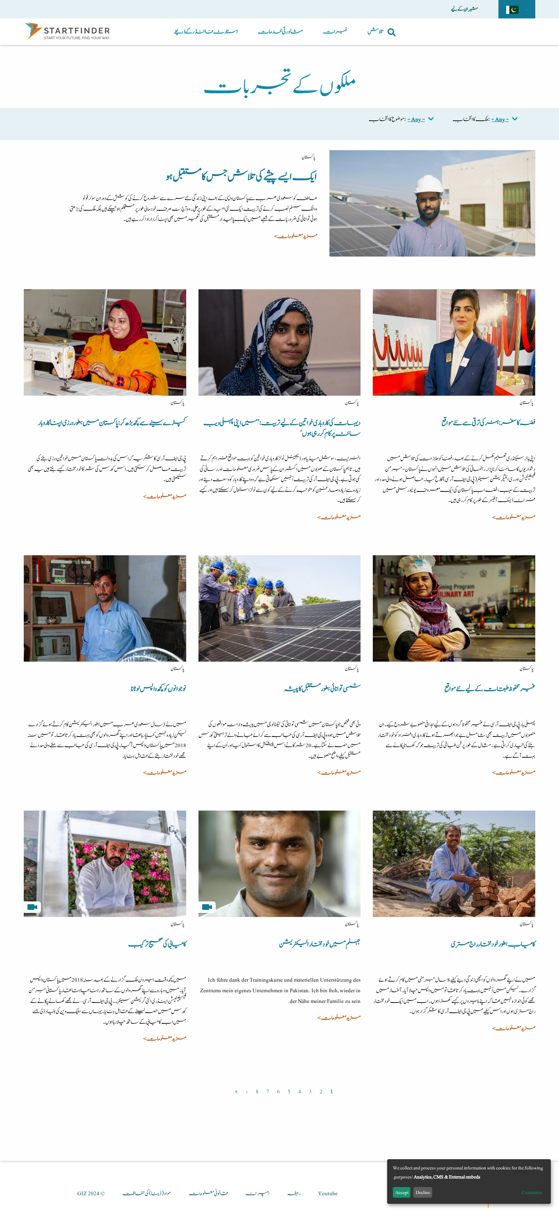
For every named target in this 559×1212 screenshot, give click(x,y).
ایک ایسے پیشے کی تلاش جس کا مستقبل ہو (241, 176)
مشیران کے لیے (464, 9)
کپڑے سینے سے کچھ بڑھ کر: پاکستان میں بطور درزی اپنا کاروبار (112, 423)
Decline (423, 1192)
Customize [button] (532, 1192)
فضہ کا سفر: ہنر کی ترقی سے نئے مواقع (488, 423)
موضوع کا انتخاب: (387, 119)
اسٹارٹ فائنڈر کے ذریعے (206, 31)
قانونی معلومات (208, 1193)
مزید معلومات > (295, 236)
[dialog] (469, 1181)
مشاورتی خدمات (280, 31)
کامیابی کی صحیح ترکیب (157, 944)
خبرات (335, 31)
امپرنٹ (258, 1193)
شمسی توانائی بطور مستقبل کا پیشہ (322, 689)
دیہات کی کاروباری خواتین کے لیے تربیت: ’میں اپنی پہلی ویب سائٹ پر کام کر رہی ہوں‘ (282, 428)
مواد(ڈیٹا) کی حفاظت (146, 1193)
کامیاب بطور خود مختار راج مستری (493, 944)
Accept (401, 1192)
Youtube (328, 1193)
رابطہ (293, 1193)
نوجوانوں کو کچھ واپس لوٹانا (158, 689)
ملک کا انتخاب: (471, 119)
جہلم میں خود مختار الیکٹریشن (320, 944)
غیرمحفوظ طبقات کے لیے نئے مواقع (489, 689)
